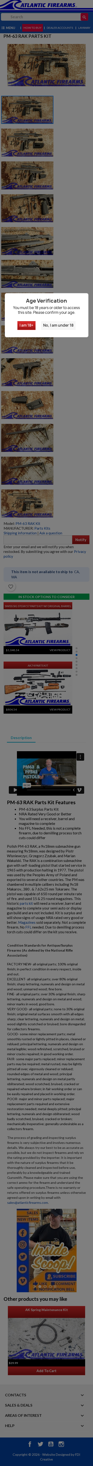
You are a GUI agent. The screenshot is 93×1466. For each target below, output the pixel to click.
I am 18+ (26, 325)
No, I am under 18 (58, 325)
